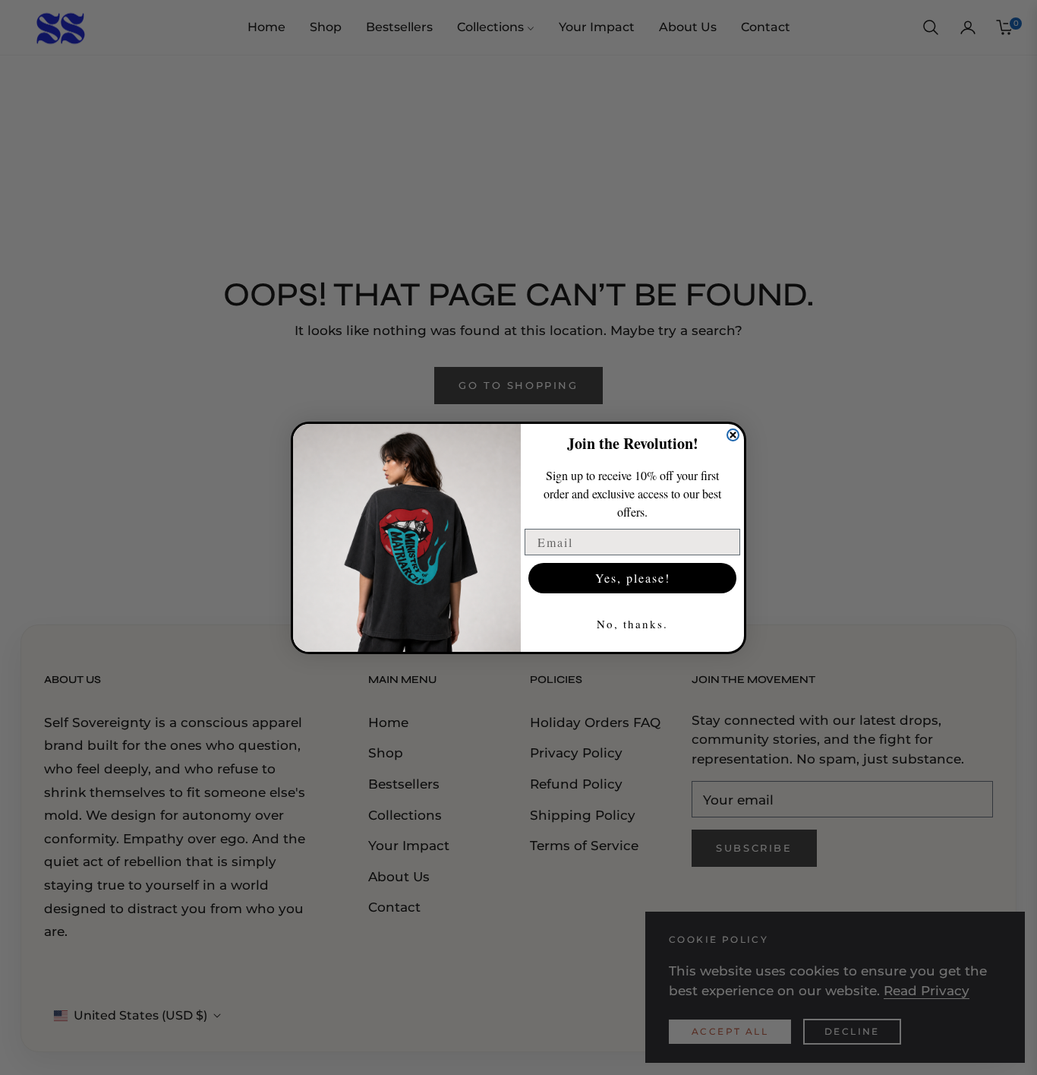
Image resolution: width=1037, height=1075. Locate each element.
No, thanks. (632, 623)
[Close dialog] (733, 435)
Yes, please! (632, 578)
